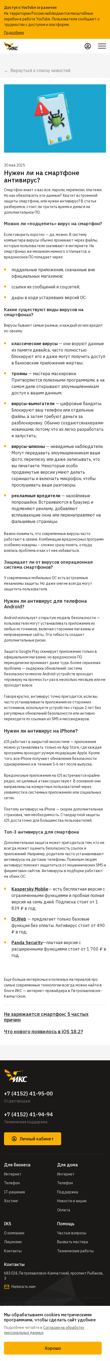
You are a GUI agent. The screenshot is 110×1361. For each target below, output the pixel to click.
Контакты (13, 1251)
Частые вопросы (71, 1233)
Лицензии (13, 1241)
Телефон (12, 1183)
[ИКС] (55, 1075)
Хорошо (53, 1348)
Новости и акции (72, 1200)
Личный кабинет (36, 1138)
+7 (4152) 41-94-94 (28, 1114)
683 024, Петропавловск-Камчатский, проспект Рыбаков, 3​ (53, 1276)
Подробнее (14, 33)
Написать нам (23, 1286)
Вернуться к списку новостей (40, 70)
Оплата (63, 1210)
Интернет (12, 1174)
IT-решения (14, 1192)
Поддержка (67, 1192)
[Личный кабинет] (88, 46)
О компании (14, 1233)
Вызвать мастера (72, 1241)
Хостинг (11, 1200)
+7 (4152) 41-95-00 (28, 1093)
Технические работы (75, 1251)
